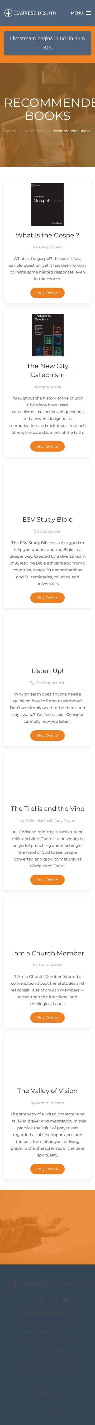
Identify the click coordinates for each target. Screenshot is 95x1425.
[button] (81, 13)
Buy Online (47, 292)
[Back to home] (30, 13)
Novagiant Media (65, 1412)
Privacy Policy (47, 1395)
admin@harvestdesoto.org (47, 1341)
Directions (47, 1248)
